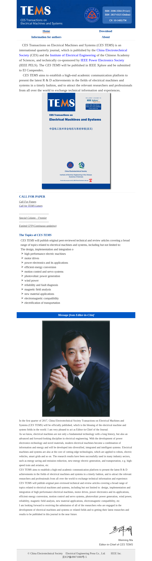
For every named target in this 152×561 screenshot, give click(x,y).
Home (46, 31)
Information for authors (46, 37)
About (106, 37)
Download (105, 31)
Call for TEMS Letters (30, 205)
